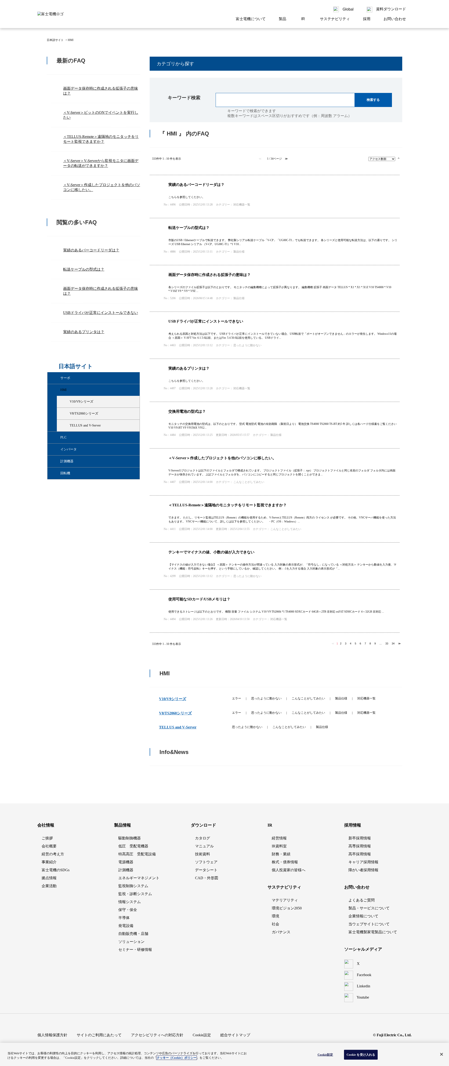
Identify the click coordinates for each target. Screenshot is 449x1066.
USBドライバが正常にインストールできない (100, 313)
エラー (236, 698)
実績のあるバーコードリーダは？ (91, 250)
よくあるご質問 (361, 900)
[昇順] (399, 158)
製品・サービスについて (369, 908)
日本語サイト (55, 40)
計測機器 (66, 461)
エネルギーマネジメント (138, 878)
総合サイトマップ (235, 1035)
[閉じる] (441, 1054)
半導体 (124, 918)
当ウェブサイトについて (369, 924)
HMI (63, 390)
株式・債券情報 (285, 862)
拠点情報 (49, 878)
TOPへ (393, 794)
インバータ (68, 449)
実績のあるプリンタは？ (83, 332)
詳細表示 (275, 196)
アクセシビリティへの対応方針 (157, 1035)
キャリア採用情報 (363, 862)
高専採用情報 (359, 846)
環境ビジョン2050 (287, 908)
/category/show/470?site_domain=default (66, 425)
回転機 (65, 473)
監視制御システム (133, 886)
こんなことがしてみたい (308, 698)
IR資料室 (279, 846)
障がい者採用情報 (363, 870)
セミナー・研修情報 (135, 950)
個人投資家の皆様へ (288, 870)
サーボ (65, 378)
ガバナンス (281, 932)
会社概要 (49, 846)
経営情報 (279, 838)
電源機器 (125, 862)
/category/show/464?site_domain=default (66, 413)
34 (393, 643)
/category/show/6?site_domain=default (56, 378)
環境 (275, 916)
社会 (275, 924)
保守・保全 (127, 910)
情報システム (129, 902)
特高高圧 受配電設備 (137, 854)
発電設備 (125, 926)
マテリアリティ (285, 900)
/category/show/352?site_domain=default (56, 461)
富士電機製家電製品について (372, 932)
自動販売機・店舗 (133, 934)
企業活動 (49, 886)
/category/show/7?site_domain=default (56, 437)
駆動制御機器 (129, 838)
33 (386, 643)
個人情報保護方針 (52, 1035)
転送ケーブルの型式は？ (83, 269)
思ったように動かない (266, 698)
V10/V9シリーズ (81, 401)
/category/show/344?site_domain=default (56, 449)
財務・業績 (281, 854)
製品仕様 (341, 698)
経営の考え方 (53, 854)
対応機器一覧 (366, 698)
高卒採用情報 (359, 854)
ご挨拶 (47, 838)
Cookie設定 (325, 1054)
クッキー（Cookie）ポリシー (176, 1057)
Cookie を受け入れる (361, 1054)
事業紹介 (49, 862)
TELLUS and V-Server (85, 425)
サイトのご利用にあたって (99, 1035)
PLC (63, 437)
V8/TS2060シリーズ (84, 413)
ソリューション (131, 942)
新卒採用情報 (359, 838)
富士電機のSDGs (55, 870)
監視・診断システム (135, 894)
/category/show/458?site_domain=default (66, 402)
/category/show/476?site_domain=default (56, 390)
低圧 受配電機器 (133, 846)
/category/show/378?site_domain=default (56, 473)
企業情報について (363, 916)
